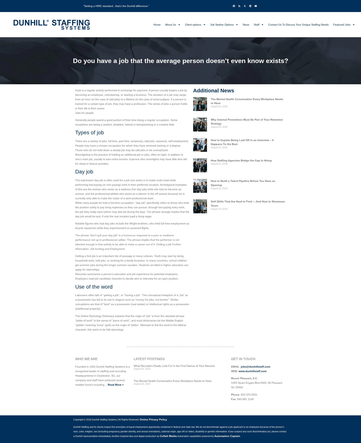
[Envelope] (255, 6)
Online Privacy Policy (153, 419)
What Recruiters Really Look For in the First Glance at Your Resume (174, 365)
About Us (170, 24)
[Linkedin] (250, 6)
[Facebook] (234, 6)
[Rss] (239, 6)
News (246, 24)
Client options (193, 24)
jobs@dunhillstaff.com (255, 366)
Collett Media (168, 436)
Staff (256, 24)
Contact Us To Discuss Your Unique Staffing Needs (298, 24)
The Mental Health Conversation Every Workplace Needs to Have (173, 380)
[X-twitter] (245, 6)
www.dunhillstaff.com (252, 371)
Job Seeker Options (222, 24)
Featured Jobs (341, 24)
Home (157, 24)
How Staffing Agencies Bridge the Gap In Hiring (241, 160)
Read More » (116, 384)
